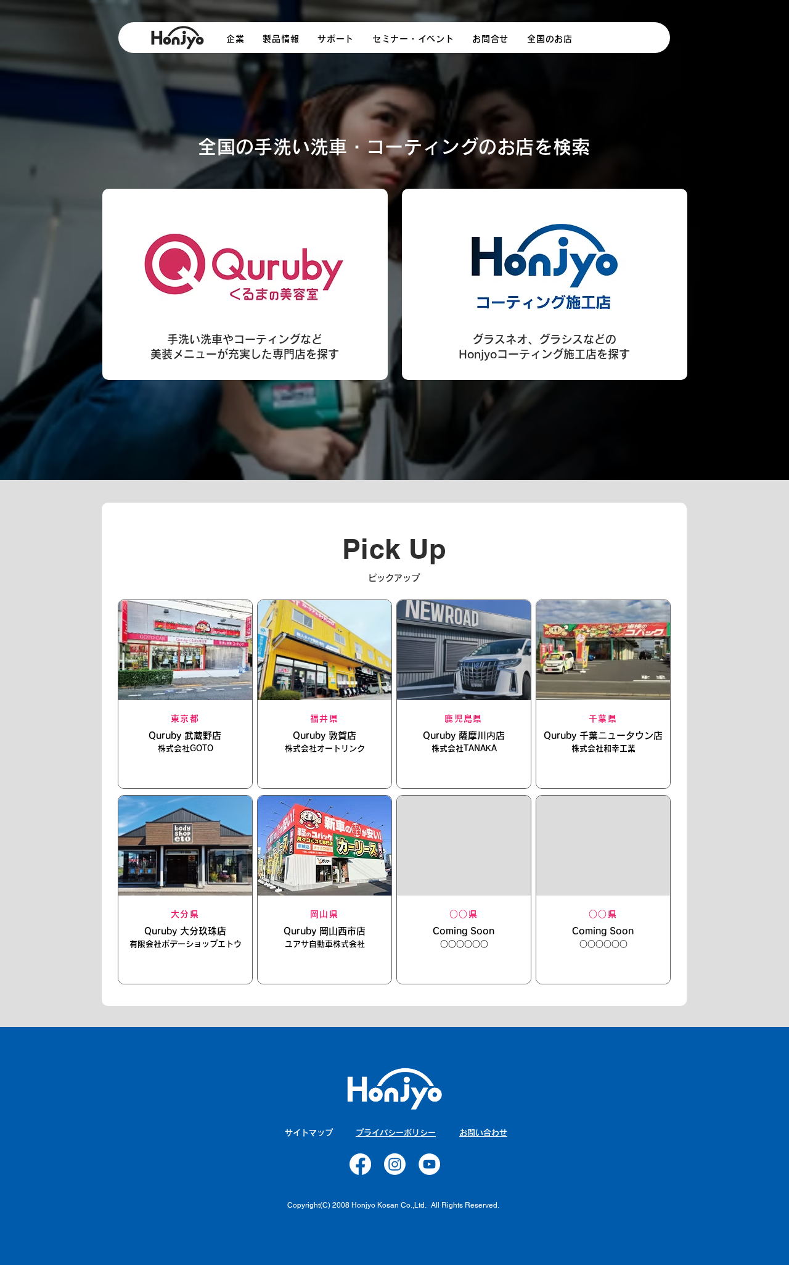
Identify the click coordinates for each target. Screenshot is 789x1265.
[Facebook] (360, 1164)
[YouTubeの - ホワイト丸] (429, 1164)
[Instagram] (395, 1164)
